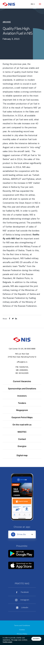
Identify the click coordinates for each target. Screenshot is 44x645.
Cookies (22, 630)
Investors (22, 396)
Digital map (22, 455)
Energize (22, 446)
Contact (22, 439)
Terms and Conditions (22, 625)
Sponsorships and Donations (22, 388)
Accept (36, 638)
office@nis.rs (22, 362)
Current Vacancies (22, 381)
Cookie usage (7, 642)
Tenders (22, 403)
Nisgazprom (22, 410)
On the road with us (22, 424)
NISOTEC (22, 432)
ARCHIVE (7, 22)
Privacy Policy (22, 634)
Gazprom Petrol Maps (22, 417)
